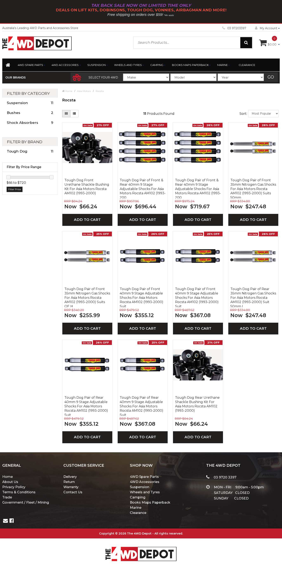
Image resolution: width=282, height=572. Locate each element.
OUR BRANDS (15, 77)
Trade (7, 497)
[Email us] (5, 521)
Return (69, 482)
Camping (156, 65)
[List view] (74, 113)
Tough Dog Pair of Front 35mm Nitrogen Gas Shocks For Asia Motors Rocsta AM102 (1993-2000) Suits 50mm (253, 188)
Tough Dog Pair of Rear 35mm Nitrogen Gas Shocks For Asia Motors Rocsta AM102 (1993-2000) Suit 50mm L (253, 297)
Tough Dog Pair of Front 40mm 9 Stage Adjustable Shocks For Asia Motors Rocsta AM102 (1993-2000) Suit (141, 297)
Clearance (247, 65)
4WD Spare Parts (30, 65)
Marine (222, 65)
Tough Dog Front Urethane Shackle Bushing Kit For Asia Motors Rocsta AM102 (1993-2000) (86, 186)
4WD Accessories (65, 65)
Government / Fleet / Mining (25, 502)
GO (271, 77)
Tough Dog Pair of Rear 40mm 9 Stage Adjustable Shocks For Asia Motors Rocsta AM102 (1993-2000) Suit (86, 406)
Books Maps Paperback (190, 65)
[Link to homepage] (8, 65)
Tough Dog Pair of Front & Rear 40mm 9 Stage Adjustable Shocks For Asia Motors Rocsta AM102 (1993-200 (143, 188)
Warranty (70, 487)
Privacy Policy (13, 487)
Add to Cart (87, 220)
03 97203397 (236, 28)
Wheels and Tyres (128, 65)
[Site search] (246, 42)
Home (7, 477)
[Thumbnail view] (66, 113)
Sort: (243, 114)
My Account (268, 28)
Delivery (70, 477)
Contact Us (72, 492)
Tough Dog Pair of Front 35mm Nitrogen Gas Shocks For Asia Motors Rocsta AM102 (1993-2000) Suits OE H (87, 297)
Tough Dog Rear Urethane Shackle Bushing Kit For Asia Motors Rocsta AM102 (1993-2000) (197, 404)
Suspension (96, 65)
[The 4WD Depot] (141, 548)
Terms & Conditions (19, 492)
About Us (10, 482)
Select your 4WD (103, 77)
